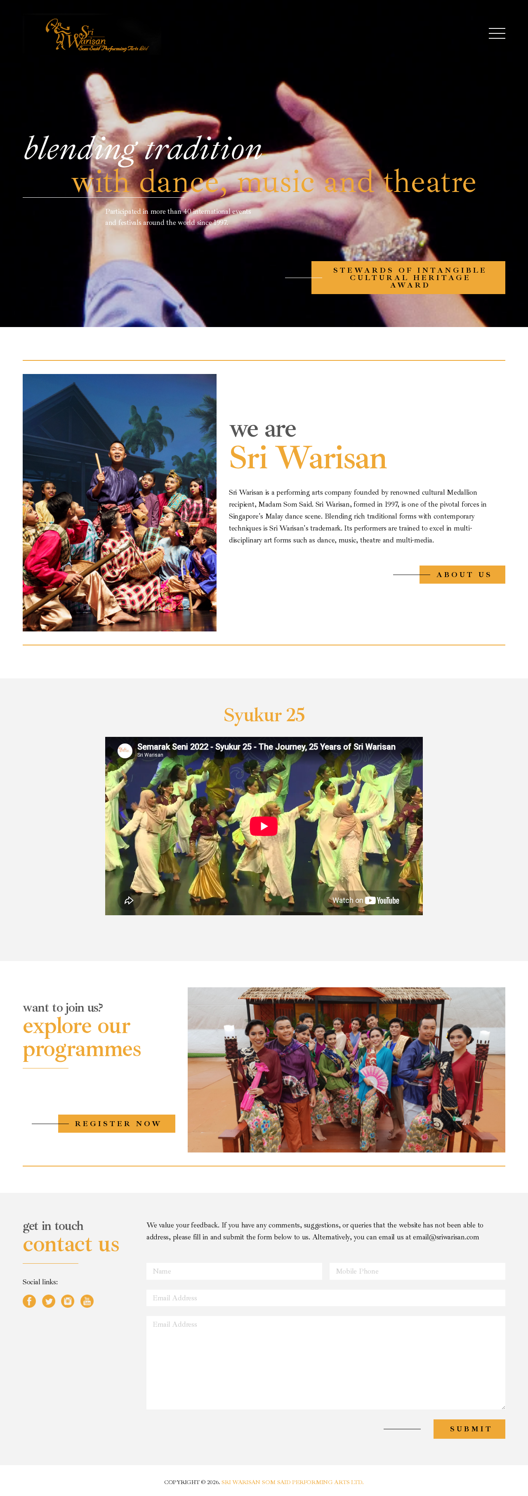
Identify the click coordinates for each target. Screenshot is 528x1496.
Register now (119, 1123)
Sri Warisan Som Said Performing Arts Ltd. (293, 1482)
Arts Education (472, 87)
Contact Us (478, 127)
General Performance (463, 140)
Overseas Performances (460, 114)
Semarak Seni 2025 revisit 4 (454, 153)
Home (485, 61)
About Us (480, 74)
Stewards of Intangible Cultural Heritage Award (410, 278)
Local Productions (467, 100)
